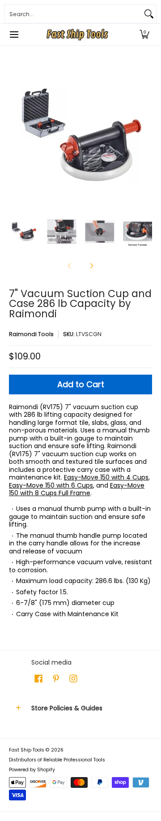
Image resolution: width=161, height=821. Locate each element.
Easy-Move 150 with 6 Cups (51, 485)
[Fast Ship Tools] (77, 34)
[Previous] (15, 135)
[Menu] (13, 34)
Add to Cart (80, 384)
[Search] (149, 14)
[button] (144, 34)
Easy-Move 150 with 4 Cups (106, 477)
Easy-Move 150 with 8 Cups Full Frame (76, 489)
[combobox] (73, 14)
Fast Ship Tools (26, 750)
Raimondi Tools (31, 334)
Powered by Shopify (32, 769)
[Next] (146, 135)
